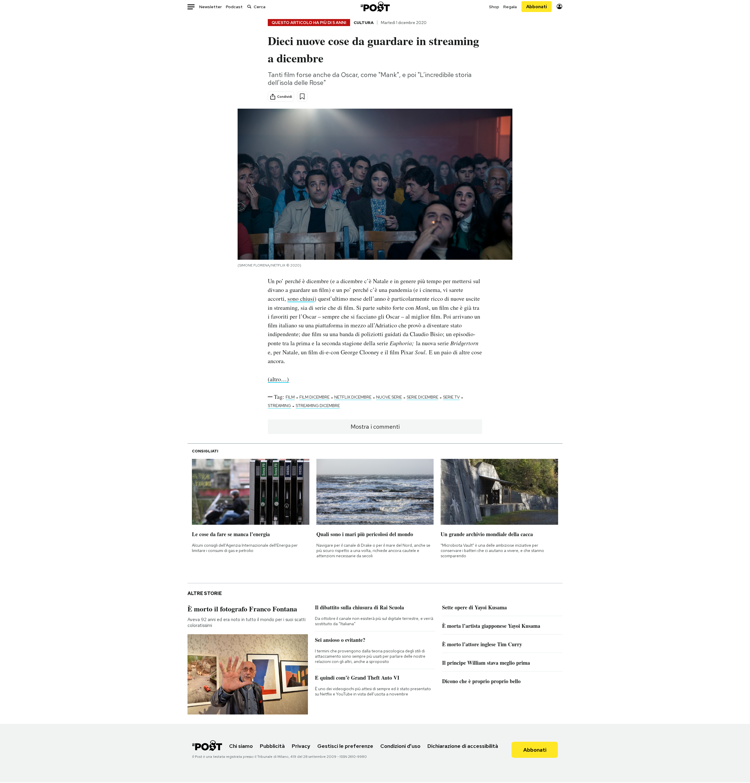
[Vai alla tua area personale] (559, 7)
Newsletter (210, 6)
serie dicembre (422, 397)
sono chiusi (300, 298)
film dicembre (314, 397)
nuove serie (389, 397)
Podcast (234, 6)
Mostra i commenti (375, 426)
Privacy (301, 746)
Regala (510, 6)
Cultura (364, 22)
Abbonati (536, 7)
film (290, 397)
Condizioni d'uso (400, 746)
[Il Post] (375, 6)
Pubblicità (272, 746)
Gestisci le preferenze (345, 746)
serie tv (451, 397)
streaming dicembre (318, 405)
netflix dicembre (352, 397)
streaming (279, 405)
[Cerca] (249, 6)
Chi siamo (241, 746)
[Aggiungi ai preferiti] (302, 96)
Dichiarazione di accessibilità (462, 746)
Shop (494, 6)
